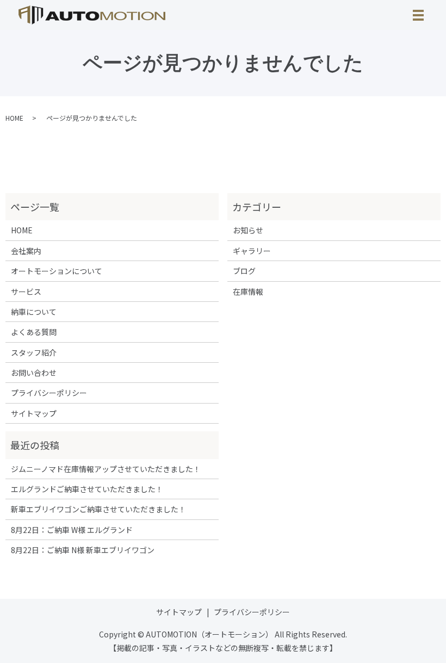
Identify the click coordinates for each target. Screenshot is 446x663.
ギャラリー (252, 250)
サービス (26, 291)
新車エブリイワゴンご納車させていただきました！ (98, 509)
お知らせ (248, 230)
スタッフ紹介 (34, 352)
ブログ (244, 270)
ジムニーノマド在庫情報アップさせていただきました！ (106, 468)
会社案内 (26, 250)
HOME (14, 117)
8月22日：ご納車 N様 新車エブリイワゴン (82, 549)
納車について (34, 311)
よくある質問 (34, 331)
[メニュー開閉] (418, 15)
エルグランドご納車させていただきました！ (87, 489)
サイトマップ (34, 413)
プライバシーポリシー (49, 392)
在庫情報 (248, 291)
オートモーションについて (56, 270)
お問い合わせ (34, 372)
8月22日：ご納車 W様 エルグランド (72, 529)
